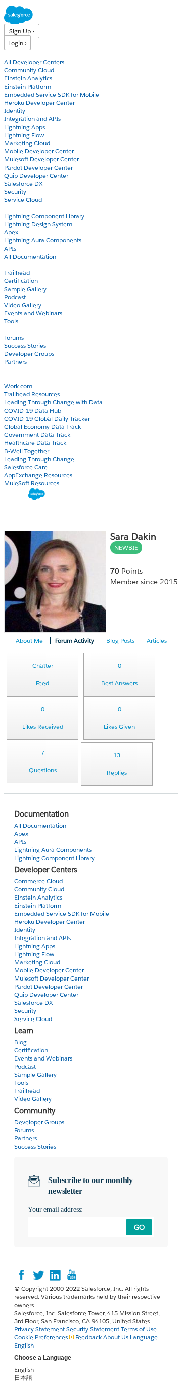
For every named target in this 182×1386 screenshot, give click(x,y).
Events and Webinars (33, 313)
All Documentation (30, 256)
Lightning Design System (38, 224)
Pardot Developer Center (38, 167)
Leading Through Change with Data (53, 402)
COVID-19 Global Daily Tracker (47, 418)
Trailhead (17, 272)
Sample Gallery (25, 288)
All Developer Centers (34, 62)
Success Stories (25, 345)
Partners (15, 361)
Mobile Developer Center (39, 151)
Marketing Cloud (27, 143)
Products (17, 54)
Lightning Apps (24, 127)
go (139, 1227)
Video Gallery (22, 305)
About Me (29, 640)
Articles (157, 640)
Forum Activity (74, 640)
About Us (115, 1337)
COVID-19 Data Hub (32, 410)
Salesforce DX (23, 183)
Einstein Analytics (28, 78)
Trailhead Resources (32, 394)
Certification (21, 280)
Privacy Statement (40, 1329)
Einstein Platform (27, 86)
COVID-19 (18, 378)
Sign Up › (21, 31)
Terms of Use (139, 1329)
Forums (14, 337)
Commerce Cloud (38, 881)
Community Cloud (29, 70)
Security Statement (93, 1329)
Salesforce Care (26, 467)
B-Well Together (26, 450)
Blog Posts (120, 640)
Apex (11, 232)
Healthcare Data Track (35, 442)
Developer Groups (29, 353)
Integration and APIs (32, 118)
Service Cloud (23, 199)
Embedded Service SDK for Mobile (51, 94)
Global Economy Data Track (42, 426)
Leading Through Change (39, 459)
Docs (11, 207)
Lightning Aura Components (42, 240)
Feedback (88, 1337)
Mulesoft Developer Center (41, 159)
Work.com (18, 386)
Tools (11, 321)
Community (21, 329)
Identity (14, 110)
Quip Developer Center (36, 175)
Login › (17, 42)
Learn (12, 264)
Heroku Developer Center (39, 102)
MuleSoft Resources (31, 483)
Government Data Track (37, 434)
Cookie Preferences (41, 1337)
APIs (10, 248)
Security (15, 191)
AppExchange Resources (38, 475)
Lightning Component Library (44, 216)
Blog (10, 369)
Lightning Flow (24, 135)
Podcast (15, 297)
